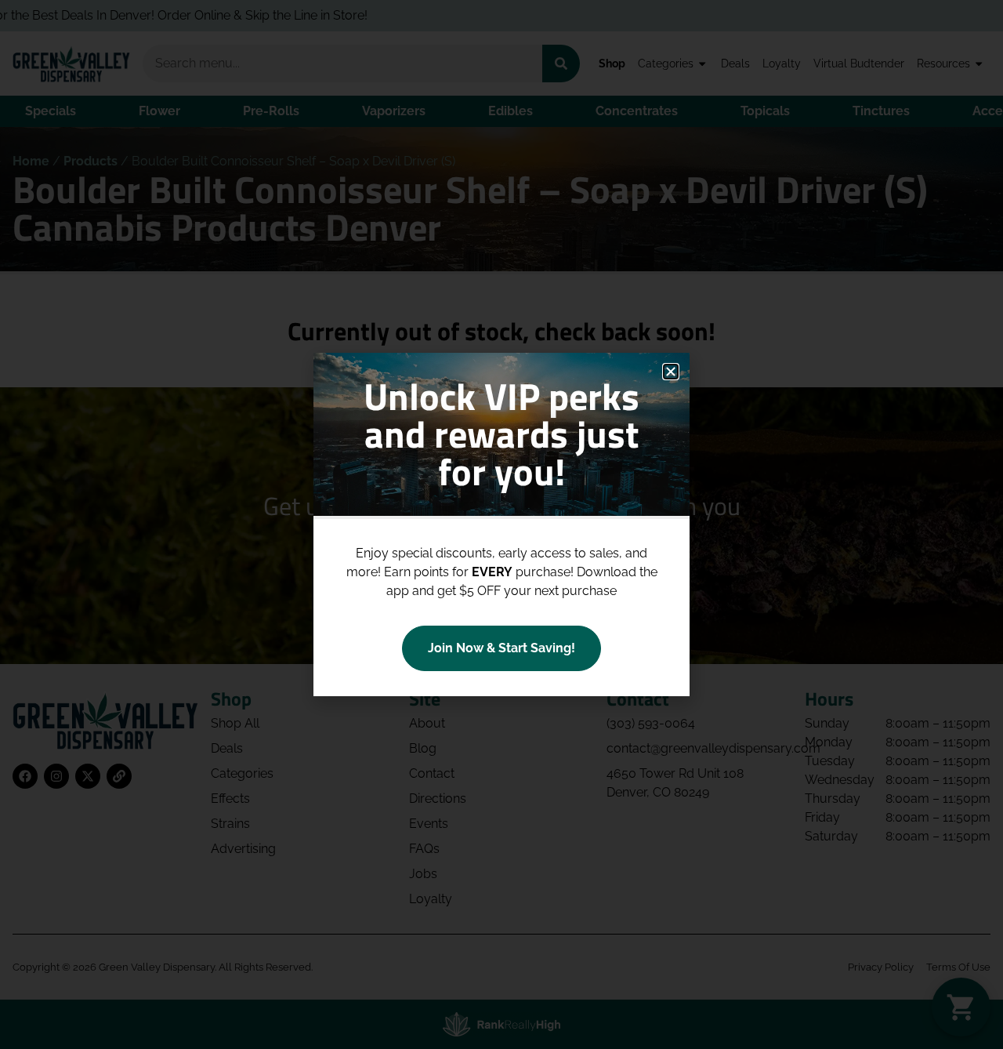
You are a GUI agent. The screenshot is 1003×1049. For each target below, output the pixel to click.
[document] (501, 524)
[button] (670, 371)
